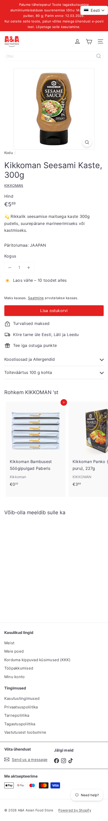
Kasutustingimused (21, 698)
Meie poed (14, 651)
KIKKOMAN (38, 392)
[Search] (99, 56)
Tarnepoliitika (16, 715)
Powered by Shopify (74, 810)
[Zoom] (87, 142)
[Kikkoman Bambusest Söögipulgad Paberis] (36, 446)
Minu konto (14, 676)
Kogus (10, 256)
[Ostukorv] (89, 41)
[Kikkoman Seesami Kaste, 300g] (36, 566)
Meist (9, 642)
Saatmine (36, 298)
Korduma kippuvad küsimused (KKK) (37, 659)
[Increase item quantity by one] (28, 267)
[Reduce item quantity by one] (9, 267)
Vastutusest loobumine (25, 732)
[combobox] (54, 56)
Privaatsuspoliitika (21, 707)
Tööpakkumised (18, 668)
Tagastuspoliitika (19, 724)
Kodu (8, 152)
